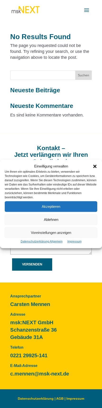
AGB (60, 398)
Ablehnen (51, 220)
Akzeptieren (51, 206)
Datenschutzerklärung (36, 398)
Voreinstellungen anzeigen (51, 233)
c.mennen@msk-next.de (39, 374)
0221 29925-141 (28, 355)
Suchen (83, 75)
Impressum (74, 241)
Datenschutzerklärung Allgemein (42, 241)
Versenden (32, 264)
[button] (95, 166)
